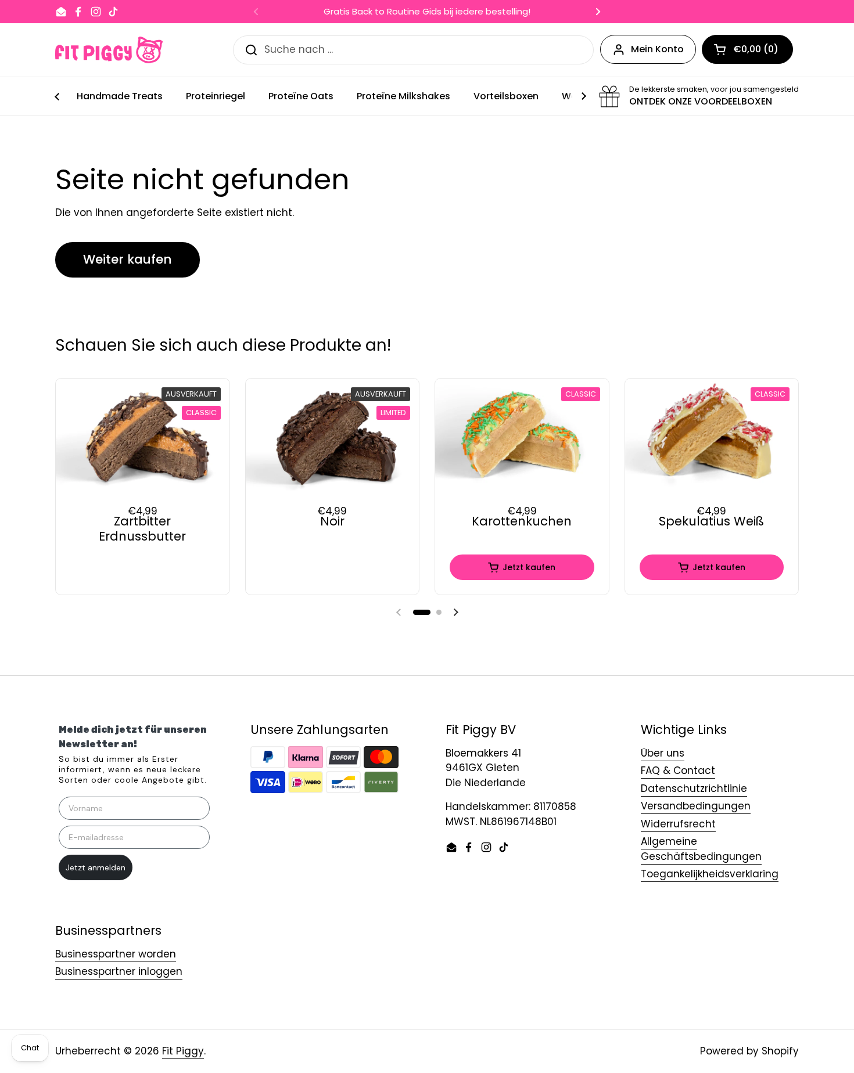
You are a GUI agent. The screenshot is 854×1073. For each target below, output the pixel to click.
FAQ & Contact (678, 770)
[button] (421, 612)
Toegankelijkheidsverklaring (709, 874)
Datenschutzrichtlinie (694, 788)
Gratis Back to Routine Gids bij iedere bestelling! (427, 12)
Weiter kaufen (127, 259)
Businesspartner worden (115, 954)
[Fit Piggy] (109, 50)
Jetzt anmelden (95, 867)
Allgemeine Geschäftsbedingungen (701, 848)
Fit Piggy (183, 1051)
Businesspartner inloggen (118, 971)
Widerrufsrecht (678, 824)
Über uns (662, 753)
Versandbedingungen (696, 806)
